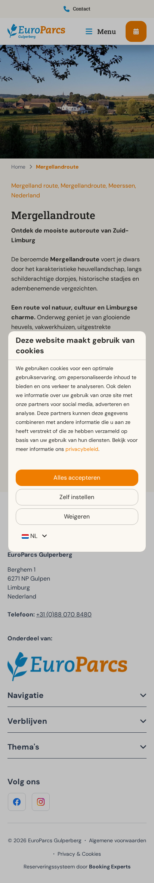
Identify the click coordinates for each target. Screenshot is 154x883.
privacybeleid (81, 449)
